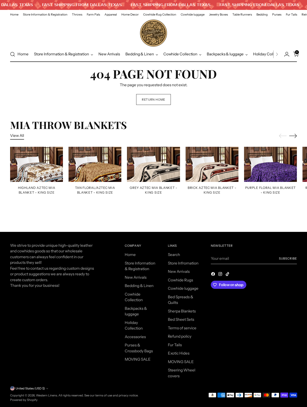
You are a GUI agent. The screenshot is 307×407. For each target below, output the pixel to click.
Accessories (135, 337)
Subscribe (288, 258)
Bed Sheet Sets (181, 319)
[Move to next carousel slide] (293, 136)
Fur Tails (175, 345)
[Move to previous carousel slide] (283, 136)
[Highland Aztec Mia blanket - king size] (36, 164)
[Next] (277, 54)
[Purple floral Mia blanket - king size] (270, 164)
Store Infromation (183, 263)
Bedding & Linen (139, 285)
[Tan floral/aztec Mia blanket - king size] (95, 164)
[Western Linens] (153, 33)
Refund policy (179, 336)
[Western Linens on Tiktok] (228, 275)
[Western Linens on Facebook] (213, 275)
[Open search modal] (12, 54)
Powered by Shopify (24, 400)
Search (174, 254)
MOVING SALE (138, 359)
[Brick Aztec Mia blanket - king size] (212, 164)
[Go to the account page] (284, 54)
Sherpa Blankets (182, 311)
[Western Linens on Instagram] (220, 275)
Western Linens (46, 395)
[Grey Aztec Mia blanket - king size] (153, 164)
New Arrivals (136, 277)
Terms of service (182, 328)
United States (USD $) (30, 388)
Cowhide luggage (183, 288)
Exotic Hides (178, 353)
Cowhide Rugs (180, 280)
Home (130, 254)
